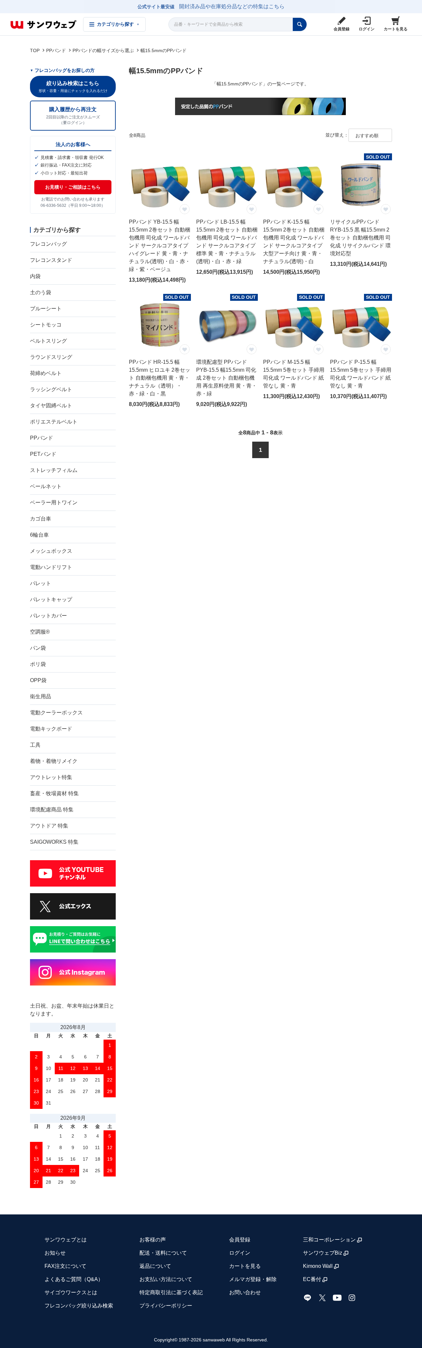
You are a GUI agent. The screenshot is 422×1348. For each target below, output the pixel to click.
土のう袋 (40, 292)
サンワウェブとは (66, 1239)
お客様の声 (152, 1239)
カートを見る (245, 1266)
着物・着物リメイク (53, 761)
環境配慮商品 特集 (52, 809)
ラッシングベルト (51, 389)
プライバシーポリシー (165, 1305)
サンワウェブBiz (322, 1253)
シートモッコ (46, 325)
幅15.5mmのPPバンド (163, 50)
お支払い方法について (165, 1279)
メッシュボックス (51, 551)
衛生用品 (40, 696)
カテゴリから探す (118, 24)
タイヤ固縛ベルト (51, 405)
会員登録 (239, 1239)
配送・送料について (163, 1253)
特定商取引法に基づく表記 (171, 1292)
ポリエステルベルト (53, 421)
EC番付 (312, 1279)
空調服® (40, 632)
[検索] (300, 24)
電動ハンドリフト (51, 567)
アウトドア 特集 (49, 826)
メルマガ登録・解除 (253, 1279)
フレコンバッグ (48, 244)
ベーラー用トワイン (53, 502)
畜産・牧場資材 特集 (54, 793)
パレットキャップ (51, 599)
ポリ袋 (38, 664)
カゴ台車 (40, 518)
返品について (155, 1266)
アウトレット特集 (51, 777)
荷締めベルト (46, 373)
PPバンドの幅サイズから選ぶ (103, 50)
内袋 (35, 276)
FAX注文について (65, 1266)
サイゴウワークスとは (71, 1292)
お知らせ (55, 1253)
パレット (40, 583)
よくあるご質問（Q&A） (74, 1279)
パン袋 (38, 648)
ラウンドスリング (51, 357)
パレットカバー (48, 615)
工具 (35, 745)
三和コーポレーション (329, 1239)
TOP (35, 50)
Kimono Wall (318, 1266)
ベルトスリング (48, 341)
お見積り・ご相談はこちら (73, 187)
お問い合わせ (245, 1292)
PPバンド (56, 50)
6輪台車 (39, 535)
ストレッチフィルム (53, 470)
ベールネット (46, 486)
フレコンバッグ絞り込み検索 (79, 1305)
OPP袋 (38, 680)
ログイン (239, 1253)
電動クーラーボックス (56, 712)
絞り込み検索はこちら (73, 86)
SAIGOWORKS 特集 (54, 842)
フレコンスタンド (51, 260)
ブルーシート (46, 308)
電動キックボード (51, 729)
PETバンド (43, 454)
